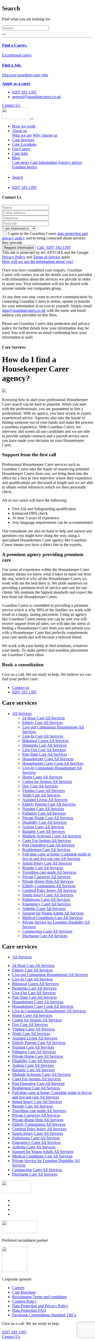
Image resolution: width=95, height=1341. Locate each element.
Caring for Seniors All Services (47, 781)
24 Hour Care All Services (43, 718)
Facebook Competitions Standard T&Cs (44, 1315)
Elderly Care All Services (42, 722)
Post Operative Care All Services (48, 845)
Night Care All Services (41, 795)
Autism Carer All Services (43, 827)
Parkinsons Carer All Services (46, 899)
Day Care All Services (40, 786)
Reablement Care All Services (46, 849)
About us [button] (19, 131)
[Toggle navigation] (32, 119)
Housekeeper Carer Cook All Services (52, 763)
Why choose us (45, 135)
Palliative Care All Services (44, 813)
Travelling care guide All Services (49, 872)
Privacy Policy (13, 257)
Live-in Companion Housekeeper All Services (49, 1011)
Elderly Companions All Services (48, 886)
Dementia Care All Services (44, 745)
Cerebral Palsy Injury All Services (49, 890)
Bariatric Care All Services (43, 831)
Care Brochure (24, 1292)
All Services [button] (22, 713)
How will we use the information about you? (37, 261)
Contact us (20, 687)
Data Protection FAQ (29, 1310)
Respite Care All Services (42, 868)
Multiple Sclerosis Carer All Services (51, 836)
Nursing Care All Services (43, 809)
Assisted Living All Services (45, 800)
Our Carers (21, 149)
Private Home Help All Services (47, 881)
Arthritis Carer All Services (44, 908)
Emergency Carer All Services (46, 904)
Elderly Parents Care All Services (48, 804)
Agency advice (70, 162)
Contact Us (11, 105)
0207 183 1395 (54, 247)
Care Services (23, 140)
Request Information (19, 248)
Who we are (22, 135)
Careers (18, 1288)
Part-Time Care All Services (44, 754)
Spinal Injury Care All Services (47, 863)
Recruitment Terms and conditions (39, 1297)
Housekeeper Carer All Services (47, 759)
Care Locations (24, 144)
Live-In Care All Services (42, 736)
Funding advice (24, 167)
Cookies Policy (24, 1301)
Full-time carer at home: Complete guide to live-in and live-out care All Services (56, 856)
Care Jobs (20, 153)
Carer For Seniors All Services (46, 840)
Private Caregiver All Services (46, 877)
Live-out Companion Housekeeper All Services (50, 974)
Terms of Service (46, 257)
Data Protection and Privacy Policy (40, 1306)
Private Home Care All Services (47, 818)
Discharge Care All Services (44, 936)
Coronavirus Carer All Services (47, 931)
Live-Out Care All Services (44, 750)
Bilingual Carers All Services (45, 741)
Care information (43, 162)
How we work (23, 126)
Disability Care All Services (44, 822)
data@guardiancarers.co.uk (24, 310)
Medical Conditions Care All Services (52, 918)
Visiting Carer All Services (43, 790)
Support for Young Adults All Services (53, 913)
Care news (20, 162)
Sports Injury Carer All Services (47, 895)
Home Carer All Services (42, 777)
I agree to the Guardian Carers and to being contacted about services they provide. (45, 238)
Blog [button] (16, 158)
